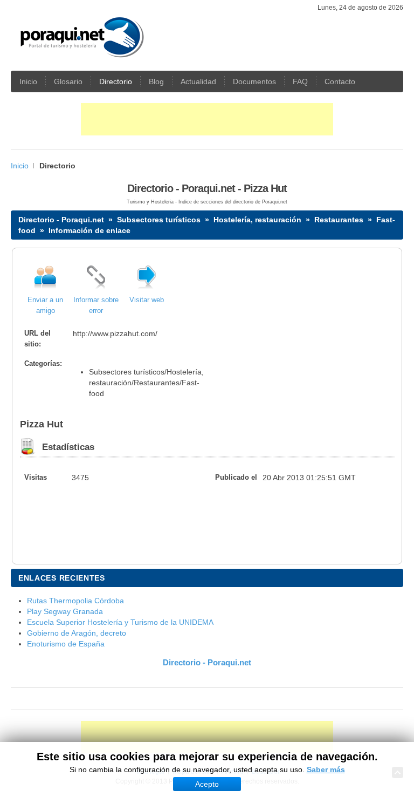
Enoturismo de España (66, 643)
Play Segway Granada (65, 611)
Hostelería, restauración (257, 219)
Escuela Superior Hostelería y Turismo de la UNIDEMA (120, 622)
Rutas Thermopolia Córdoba (75, 600)
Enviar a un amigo (45, 305)
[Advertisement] (207, 119)
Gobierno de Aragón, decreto (76, 633)
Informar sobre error (96, 305)
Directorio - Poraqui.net (61, 219)
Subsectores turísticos (159, 219)
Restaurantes (338, 219)
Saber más (326, 769)
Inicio (20, 165)
